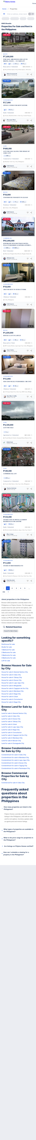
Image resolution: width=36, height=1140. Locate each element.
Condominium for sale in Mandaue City (15, 757)
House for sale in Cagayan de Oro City (14, 688)
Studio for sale (6, 647)
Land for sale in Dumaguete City (12, 743)
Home (4, 9)
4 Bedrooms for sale (8, 658)
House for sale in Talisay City (11, 677)
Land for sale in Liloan (9, 724)
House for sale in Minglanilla (11, 686)
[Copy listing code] (32, 67)
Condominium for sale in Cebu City (13, 755)
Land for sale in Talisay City (11, 721)
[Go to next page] (8, 592)
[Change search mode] (5, 14)
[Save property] (27, 74)
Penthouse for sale (8, 644)
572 (4, 592)
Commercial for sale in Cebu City (13, 783)
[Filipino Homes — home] (17, 3)
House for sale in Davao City (11, 680)
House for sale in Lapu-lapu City (12, 683)
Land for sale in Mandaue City (11, 738)
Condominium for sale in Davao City (14, 763)
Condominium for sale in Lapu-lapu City (15, 760)
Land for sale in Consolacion (11, 732)
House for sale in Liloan (9, 696)
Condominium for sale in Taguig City (14, 765)
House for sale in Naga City (11, 694)
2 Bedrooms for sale (8, 652)
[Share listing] (31, 74)
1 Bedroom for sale (8, 650)
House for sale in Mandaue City (12, 691)
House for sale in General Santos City (14, 672)
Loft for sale (5, 661)
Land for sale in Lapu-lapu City (12, 727)
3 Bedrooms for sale (8, 655)
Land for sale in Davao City (10, 719)
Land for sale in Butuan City (11, 740)
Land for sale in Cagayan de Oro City (14, 735)
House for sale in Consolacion (12, 699)
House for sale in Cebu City (11, 675)
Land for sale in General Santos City (14, 713)
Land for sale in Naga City (10, 730)
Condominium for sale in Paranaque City (15, 768)
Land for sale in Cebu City (10, 716)
